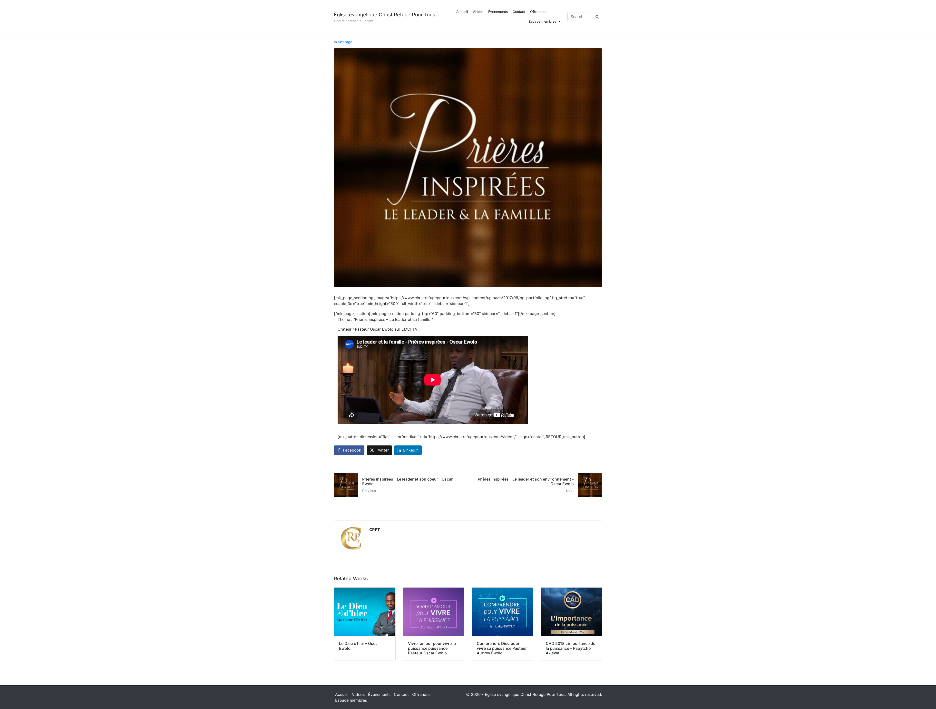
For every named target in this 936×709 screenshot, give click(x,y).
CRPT (374, 529)
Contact (519, 12)
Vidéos (478, 12)
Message (345, 42)
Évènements (498, 12)
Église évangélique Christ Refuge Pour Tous (384, 15)
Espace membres (542, 21)
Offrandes (538, 12)
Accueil (462, 12)
